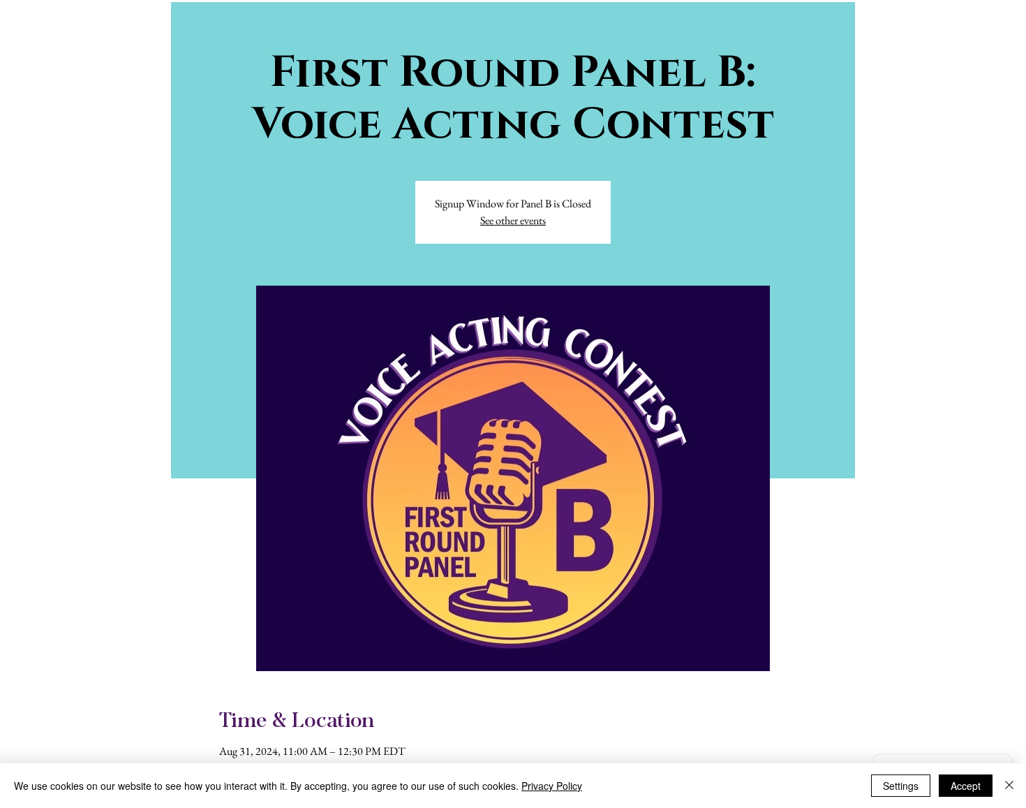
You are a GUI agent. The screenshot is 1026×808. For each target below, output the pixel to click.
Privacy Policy (551, 786)
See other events (513, 220)
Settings (901, 786)
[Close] (1009, 785)
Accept (966, 786)
